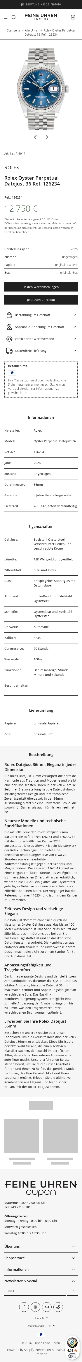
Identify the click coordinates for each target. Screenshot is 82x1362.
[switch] (72, 1355)
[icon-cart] (73, 17)
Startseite (13, 30)
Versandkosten (51, 228)
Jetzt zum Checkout (41, 300)
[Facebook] (24, 1307)
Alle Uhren (32, 30)
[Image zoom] (41, 89)
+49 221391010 (21, 1207)
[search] (13, 17)
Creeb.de (41, 1354)
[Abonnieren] (72, 1291)
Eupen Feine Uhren (46, 1343)
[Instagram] (35, 1307)
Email (10, 1291)
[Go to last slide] (35, 137)
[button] (41, 287)
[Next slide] (47, 137)
